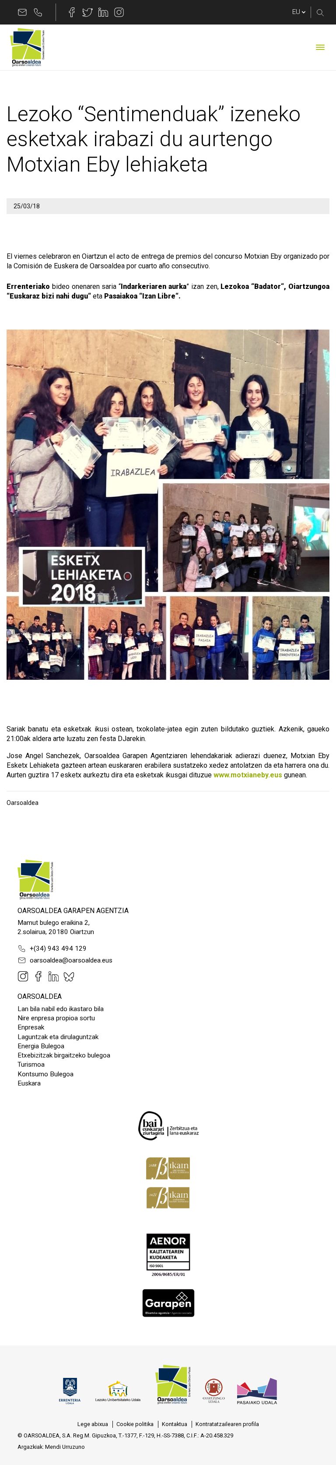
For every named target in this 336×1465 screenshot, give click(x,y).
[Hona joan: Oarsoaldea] (27, 47)
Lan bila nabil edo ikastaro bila (61, 1009)
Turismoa (31, 1064)
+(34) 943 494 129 (58, 948)
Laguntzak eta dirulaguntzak (58, 1037)
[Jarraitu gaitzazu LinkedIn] (103, 12)
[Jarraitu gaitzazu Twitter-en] (87, 12)
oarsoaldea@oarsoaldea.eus (71, 960)
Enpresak (31, 1027)
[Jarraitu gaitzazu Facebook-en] (71, 12)
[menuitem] (93, 1424)
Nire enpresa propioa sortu (56, 1018)
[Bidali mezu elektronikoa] (22, 12)
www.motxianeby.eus (248, 775)
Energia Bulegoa (41, 1046)
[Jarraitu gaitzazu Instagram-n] (119, 12)
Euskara (29, 1083)
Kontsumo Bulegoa (46, 1074)
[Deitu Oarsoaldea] (38, 12)
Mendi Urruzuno (65, 1447)
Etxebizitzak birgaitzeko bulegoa (64, 1055)
